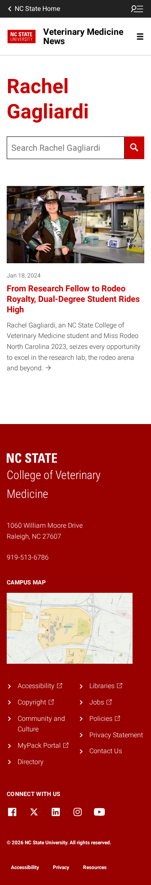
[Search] (134, 147)
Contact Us (105, 751)
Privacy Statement (116, 735)
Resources (95, 867)
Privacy (61, 867)
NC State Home (37, 9)
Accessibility (25, 867)
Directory (31, 762)
